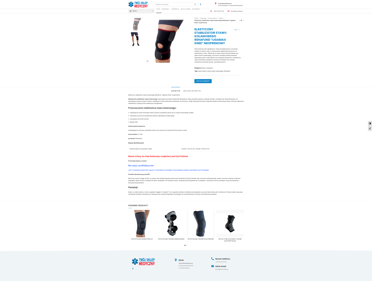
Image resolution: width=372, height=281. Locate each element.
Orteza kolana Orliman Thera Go (142, 239)
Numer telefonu (222, 258)
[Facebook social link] (200, 4)
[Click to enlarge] (147, 61)
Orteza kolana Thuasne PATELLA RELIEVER (201, 239)
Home (196, 18)
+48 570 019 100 (219, 11)
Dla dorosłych (212, 18)
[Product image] (142, 223)
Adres (181, 260)
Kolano (221, 18)
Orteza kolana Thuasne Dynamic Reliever (171, 239)
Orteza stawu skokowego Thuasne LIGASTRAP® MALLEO (230, 240)
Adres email (220, 266)
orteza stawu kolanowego (215, 71)
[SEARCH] (195, 4)
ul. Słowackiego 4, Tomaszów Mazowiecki (230, 4)
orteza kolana (202, 71)
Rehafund (227, 71)
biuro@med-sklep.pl (237, 11)
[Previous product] (239, 20)
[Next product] (243, 20)
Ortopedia (203, 18)
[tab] (175, 90)
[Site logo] (138, 4)
